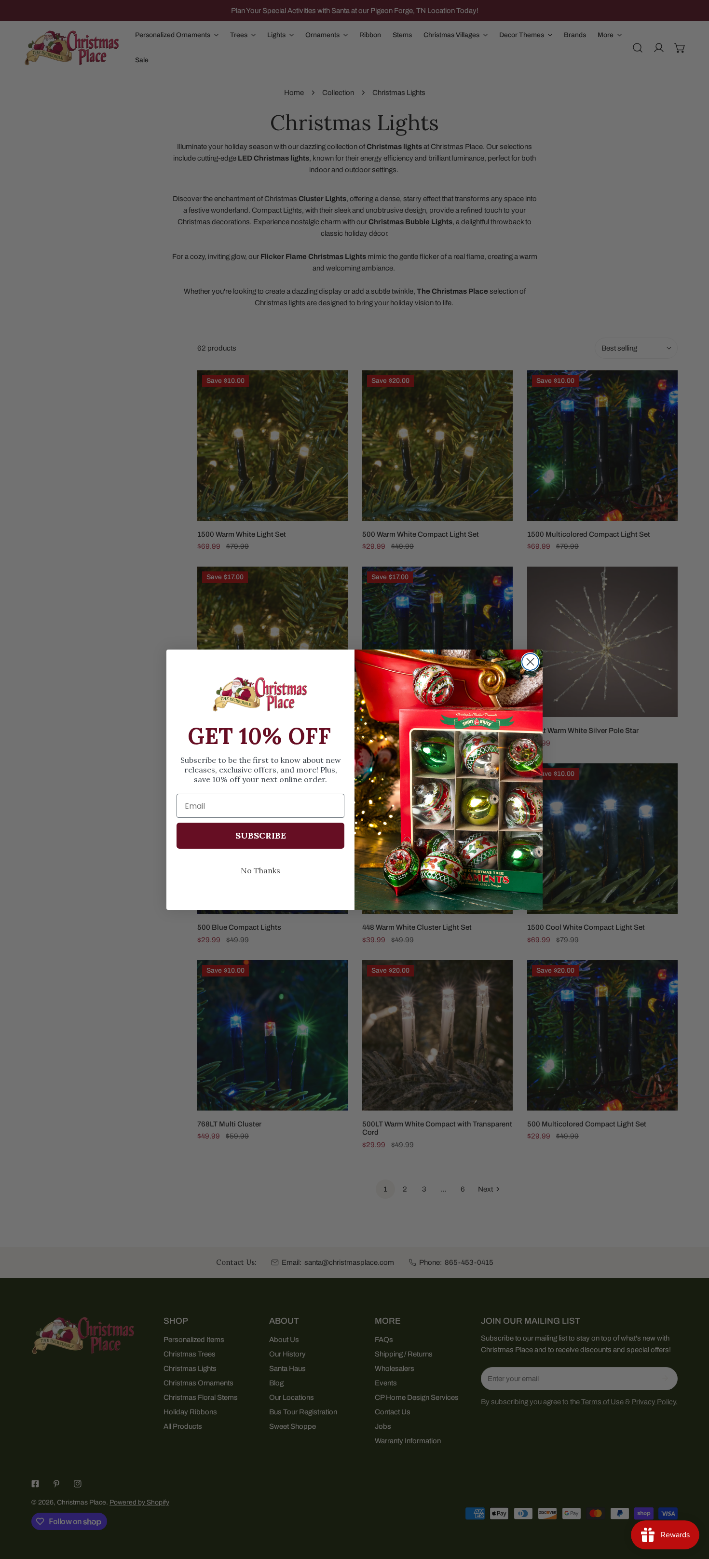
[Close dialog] (530, 661)
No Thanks (260, 870)
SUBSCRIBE (260, 835)
